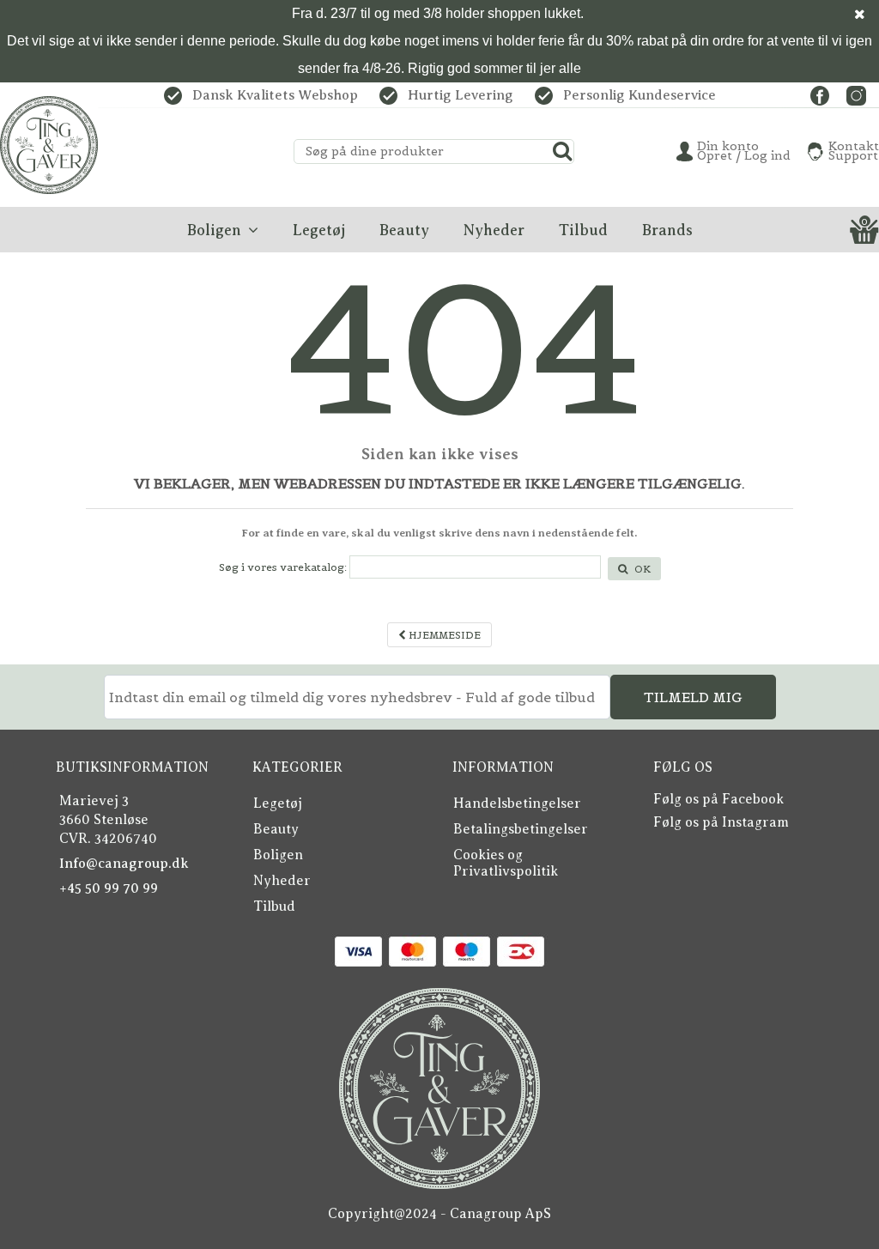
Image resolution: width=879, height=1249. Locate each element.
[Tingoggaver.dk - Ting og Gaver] (49, 145)
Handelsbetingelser (517, 803)
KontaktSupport (853, 151)
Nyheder (282, 880)
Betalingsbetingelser (520, 829)
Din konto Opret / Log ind (744, 151)
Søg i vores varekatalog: (283, 567)
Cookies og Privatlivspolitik (505, 863)
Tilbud (274, 906)
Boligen (278, 855)
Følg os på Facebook (718, 799)
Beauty (276, 829)
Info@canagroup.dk (124, 863)
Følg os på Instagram (721, 822)
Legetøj (277, 803)
